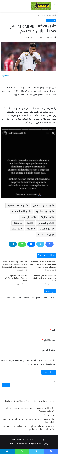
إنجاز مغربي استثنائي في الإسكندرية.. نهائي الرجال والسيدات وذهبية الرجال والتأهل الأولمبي (28, 428)
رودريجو (30, 229)
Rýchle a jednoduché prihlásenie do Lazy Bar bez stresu (15, 278)
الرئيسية (50, 15)
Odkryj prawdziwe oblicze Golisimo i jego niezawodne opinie (44, 278)
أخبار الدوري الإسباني (43, 205)
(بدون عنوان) (49, 415)
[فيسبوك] (49, 244)
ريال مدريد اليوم (45, 234)
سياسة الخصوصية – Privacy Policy (29, 443)
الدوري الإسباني (45, 223)
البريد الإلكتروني (49, 340)
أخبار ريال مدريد (28, 217)
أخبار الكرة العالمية (21, 211)
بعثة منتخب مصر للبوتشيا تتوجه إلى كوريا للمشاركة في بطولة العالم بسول (28, 421)
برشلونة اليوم (46, 229)
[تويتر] (40, 244)
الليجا (29, 223)
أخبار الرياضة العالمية (17, 205)
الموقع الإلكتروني (49, 350)
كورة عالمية (41, 15)
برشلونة (17, 223)
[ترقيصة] (41, 6)
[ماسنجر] (31, 244)
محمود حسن (49, 37)
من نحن (47, 443)
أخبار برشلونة (47, 217)
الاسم (53, 330)
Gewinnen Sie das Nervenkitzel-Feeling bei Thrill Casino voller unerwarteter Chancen (43, 264)
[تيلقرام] (13, 244)
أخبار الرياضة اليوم (44, 211)
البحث (54, 381)
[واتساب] (22, 244)
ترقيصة (11, 443)
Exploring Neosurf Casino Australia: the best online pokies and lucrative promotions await (29, 402)
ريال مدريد (16, 229)
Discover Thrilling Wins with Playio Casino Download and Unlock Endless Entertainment (14, 264)
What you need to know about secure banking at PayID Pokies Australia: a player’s (29, 409)
